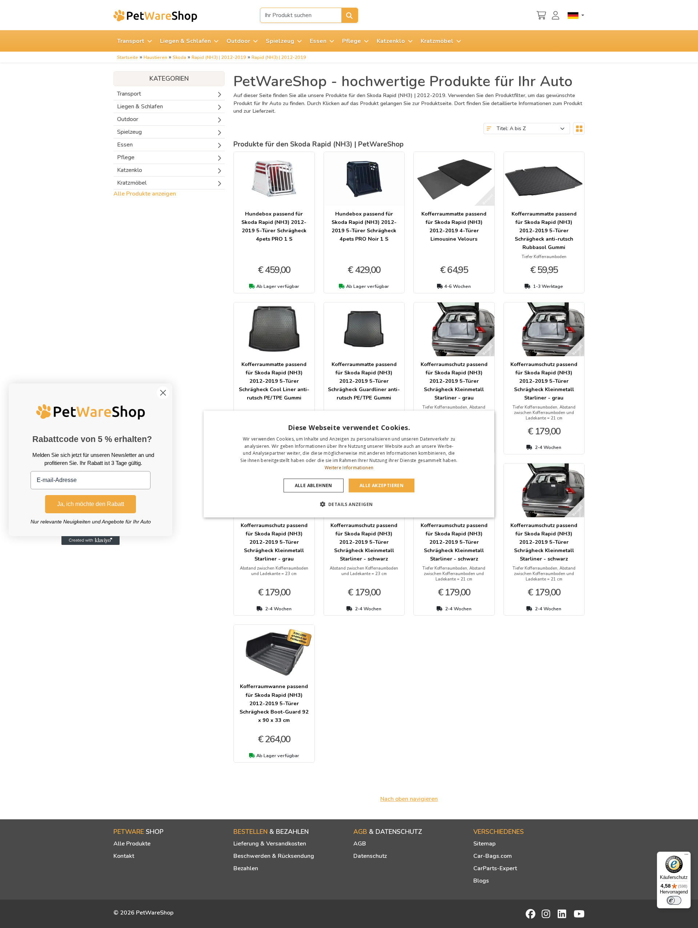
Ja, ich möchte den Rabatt (90, 504)
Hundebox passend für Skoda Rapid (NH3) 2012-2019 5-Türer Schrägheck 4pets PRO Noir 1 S (364, 226)
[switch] (674, 900)
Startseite (127, 57)
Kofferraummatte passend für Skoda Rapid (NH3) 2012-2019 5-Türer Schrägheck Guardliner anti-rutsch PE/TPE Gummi (364, 381)
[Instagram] (547, 913)
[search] (349, 15)
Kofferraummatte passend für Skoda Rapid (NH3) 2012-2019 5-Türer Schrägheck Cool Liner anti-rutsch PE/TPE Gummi (274, 381)
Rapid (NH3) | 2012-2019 (219, 57)
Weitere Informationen (349, 468)
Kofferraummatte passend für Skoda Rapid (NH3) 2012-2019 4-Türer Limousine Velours (453, 226)
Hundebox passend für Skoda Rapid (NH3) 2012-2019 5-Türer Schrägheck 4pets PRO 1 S (273, 226)
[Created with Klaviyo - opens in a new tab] (90, 540)
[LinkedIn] (563, 913)
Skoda (179, 57)
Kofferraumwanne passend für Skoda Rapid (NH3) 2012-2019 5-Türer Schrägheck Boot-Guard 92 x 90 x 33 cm (274, 703)
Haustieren (155, 57)
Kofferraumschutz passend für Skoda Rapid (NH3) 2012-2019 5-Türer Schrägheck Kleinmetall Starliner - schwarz (363, 542)
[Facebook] (531, 913)
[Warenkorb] (541, 15)
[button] (349, 504)
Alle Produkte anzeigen (144, 194)
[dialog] (349, 464)
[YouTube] (579, 913)
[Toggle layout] (579, 128)
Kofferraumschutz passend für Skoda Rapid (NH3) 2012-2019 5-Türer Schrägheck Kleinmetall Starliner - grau (454, 381)
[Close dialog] (163, 392)
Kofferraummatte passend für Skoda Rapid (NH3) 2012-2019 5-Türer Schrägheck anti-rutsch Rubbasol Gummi (544, 230)
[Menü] (686, 856)
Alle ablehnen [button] (313, 485)
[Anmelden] (556, 15)
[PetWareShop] (155, 15)
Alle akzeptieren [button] (382, 485)
